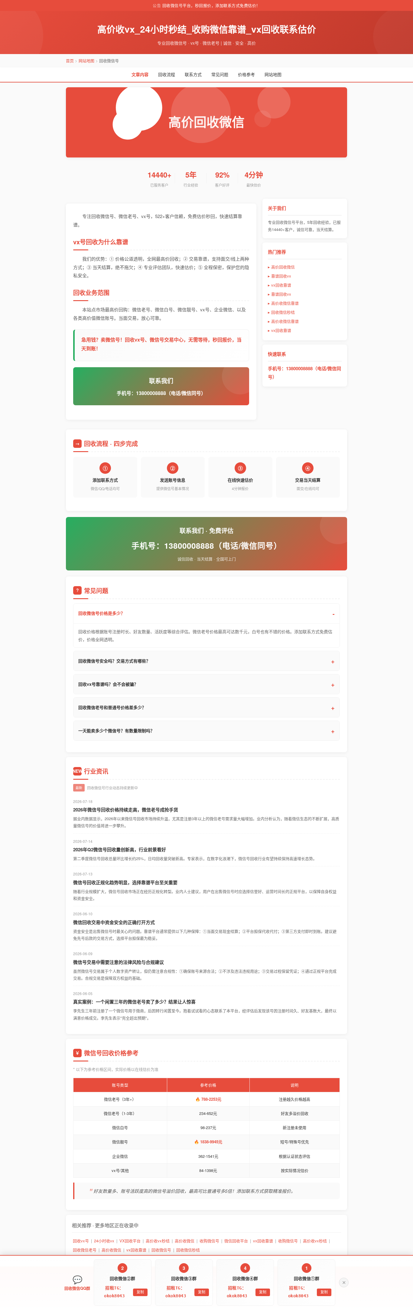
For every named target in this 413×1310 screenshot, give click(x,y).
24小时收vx (104, 1241)
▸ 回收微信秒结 (281, 312)
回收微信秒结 (188, 1250)
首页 (70, 60)
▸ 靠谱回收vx (279, 276)
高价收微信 (184, 1241)
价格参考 (246, 74)
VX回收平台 (130, 1241)
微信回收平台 (236, 1241)
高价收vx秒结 (158, 1241)
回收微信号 (161, 1250)
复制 (324, 1292)
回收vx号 (81, 1241)
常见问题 (219, 74)
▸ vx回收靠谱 (279, 285)
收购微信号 (209, 1241)
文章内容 (140, 74)
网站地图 (86, 60)
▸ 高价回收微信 (281, 267)
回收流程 (166, 74)
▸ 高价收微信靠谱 (283, 303)
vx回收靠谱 (263, 1241)
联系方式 (193, 74)
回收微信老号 (84, 1250)
